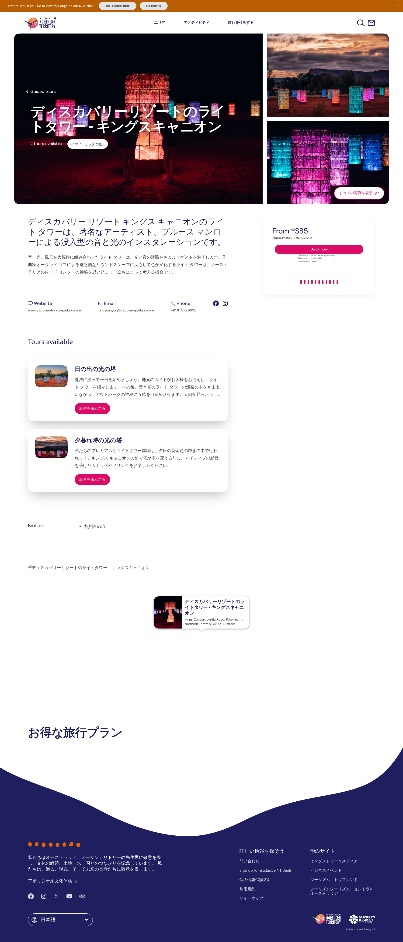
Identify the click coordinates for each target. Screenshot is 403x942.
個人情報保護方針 (255, 879)
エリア (159, 22)
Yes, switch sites (117, 6)
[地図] (40, 23)
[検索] (361, 22)
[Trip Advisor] (82, 896)
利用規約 (247, 889)
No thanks (153, 6)
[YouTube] (69, 896)
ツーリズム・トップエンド (334, 879)
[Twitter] (56, 896)
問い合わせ (249, 861)
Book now (319, 248)
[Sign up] (371, 23)
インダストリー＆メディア (334, 861)
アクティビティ (196, 22)
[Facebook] (31, 896)
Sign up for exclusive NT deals (266, 870)
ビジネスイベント (326, 870)
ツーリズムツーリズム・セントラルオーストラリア (342, 891)
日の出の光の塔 (95, 369)
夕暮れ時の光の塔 (98, 440)
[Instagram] (44, 896)
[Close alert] (398, 5)
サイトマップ (251, 898)
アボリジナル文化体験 (50, 881)
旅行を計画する (241, 22)
